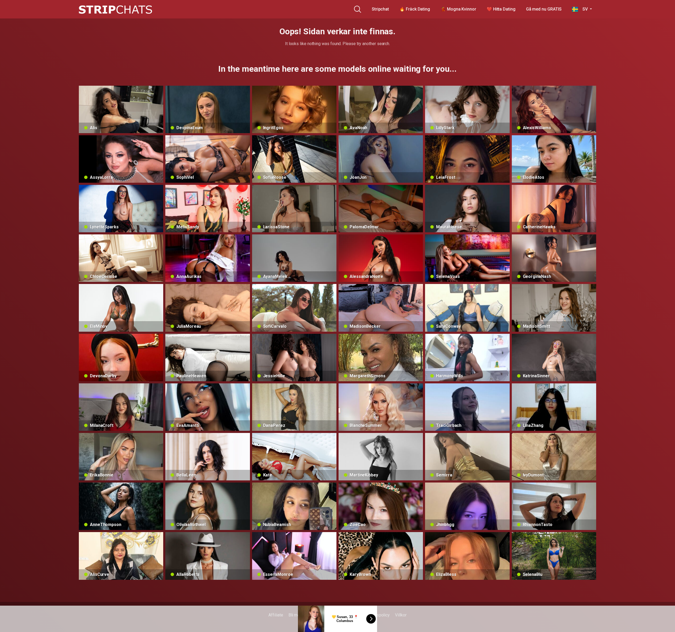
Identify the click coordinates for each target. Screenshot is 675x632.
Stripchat (380, 9)
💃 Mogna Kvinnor (458, 9)
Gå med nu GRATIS (544, 9)
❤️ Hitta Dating (501, 9)
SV (583, 9)
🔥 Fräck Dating (414, 9)
